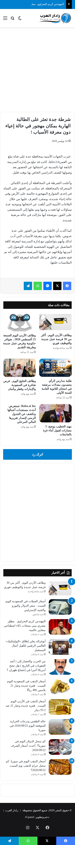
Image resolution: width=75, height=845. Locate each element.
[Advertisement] (37, 68)
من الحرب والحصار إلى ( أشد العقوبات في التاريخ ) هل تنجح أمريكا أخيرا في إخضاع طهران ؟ (26, 666)
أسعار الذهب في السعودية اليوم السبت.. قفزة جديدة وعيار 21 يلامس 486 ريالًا (26, 686)
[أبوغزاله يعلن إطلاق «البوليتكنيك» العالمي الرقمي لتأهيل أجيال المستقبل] (60, 647)
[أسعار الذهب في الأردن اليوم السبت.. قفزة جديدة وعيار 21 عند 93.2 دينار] (60, 707)
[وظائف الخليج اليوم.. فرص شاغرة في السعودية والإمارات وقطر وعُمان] (19, 368)
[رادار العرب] (55, 18)
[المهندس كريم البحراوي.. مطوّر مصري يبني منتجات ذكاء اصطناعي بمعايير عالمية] (60, 627)
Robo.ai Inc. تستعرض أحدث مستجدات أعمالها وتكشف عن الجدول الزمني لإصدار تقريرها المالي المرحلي (22, 413)
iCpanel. (29, 817)
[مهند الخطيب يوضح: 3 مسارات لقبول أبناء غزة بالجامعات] (55, 413)
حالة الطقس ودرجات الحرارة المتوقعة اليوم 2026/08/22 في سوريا (28, 726)
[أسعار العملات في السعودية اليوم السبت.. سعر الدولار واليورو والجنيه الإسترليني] (60, 607)
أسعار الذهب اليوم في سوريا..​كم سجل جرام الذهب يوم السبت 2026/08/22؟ (26, 766)
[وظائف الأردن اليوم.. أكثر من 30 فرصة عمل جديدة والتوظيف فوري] (55, 322)
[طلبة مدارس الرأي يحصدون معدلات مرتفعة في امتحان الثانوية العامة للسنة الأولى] (55, 368)
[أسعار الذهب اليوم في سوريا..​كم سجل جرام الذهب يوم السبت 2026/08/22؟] (60, 767)
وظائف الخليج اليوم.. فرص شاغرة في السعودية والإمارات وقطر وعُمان (19, 385)
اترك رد (37, 454)
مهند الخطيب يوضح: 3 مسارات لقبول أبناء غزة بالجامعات (57, 430)
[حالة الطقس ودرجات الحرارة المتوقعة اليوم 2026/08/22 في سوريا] (60, 727)
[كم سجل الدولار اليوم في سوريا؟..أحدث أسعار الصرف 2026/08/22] (60, 747)
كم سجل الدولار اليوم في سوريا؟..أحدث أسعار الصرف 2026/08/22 (28, 746)
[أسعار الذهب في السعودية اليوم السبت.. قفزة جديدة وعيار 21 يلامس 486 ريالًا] (60, 687)
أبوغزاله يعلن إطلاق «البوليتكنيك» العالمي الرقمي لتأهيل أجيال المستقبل (26, 646)
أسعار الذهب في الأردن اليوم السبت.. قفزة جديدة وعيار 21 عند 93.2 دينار (26, 706)
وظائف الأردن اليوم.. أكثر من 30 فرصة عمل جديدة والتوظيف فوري (56, 339)
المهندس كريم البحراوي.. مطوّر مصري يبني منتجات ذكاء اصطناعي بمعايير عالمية (25, 626)
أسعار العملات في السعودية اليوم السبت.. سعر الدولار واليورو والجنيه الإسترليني (25, 606)
